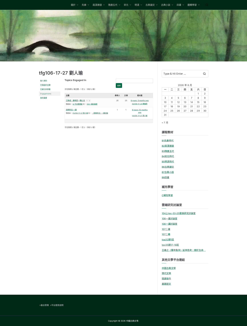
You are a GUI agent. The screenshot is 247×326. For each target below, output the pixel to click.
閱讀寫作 (166, 278)
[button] (76, 5)
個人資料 (43, 81)
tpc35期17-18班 (170, 244)
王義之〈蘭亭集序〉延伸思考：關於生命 (184, 250)
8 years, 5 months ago (140, 100)
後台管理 (45, 305)
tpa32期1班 (168, 239)
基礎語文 (166, 283)
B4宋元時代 (168, 156)
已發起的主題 (45, 85)
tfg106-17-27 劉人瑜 (61, 73)
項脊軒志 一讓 (71, 110)
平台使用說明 (57, 305)
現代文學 (166, 273)
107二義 (166, 234)
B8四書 (165, 177)
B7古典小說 (168, 172)
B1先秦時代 (168, 140)
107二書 (166, 229)
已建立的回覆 (45, 89)
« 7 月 (165, 122)
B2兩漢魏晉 (168, 145)
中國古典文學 (169, 268)
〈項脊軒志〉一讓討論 (100, 113)
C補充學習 (167, 195)
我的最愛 (43, 98)
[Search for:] (185, 73)
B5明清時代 (168, 161)
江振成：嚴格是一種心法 (75, 100)
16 (205, 102)
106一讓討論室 (92, 104)
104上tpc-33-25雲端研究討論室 (179, 213)
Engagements (45, 94)
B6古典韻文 (168, 166)
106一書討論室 (169, 218)
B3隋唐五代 (168, 151)
